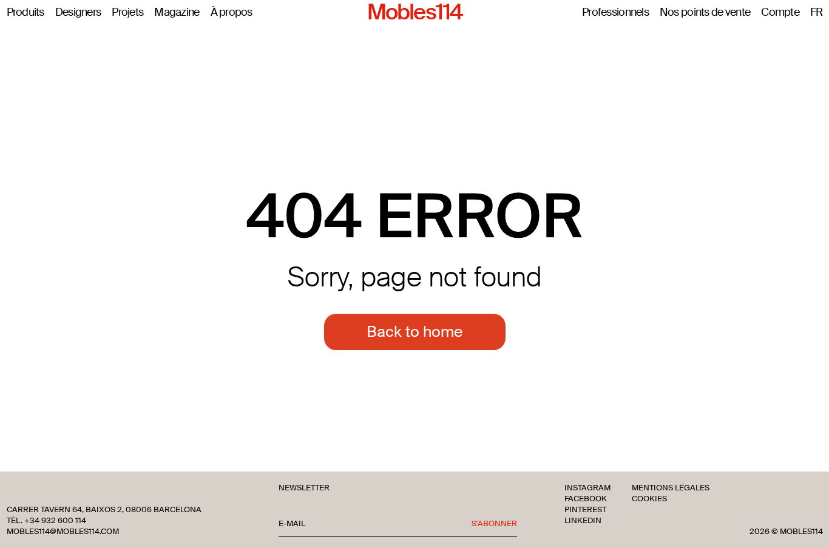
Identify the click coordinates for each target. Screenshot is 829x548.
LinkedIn (582, 521)
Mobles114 (414, 12)
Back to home (415, 332)
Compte (780, 12)
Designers (78, 12)
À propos (231, 12)
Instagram (587, 488)
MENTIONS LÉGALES (670, 488)
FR (816, 12)
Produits (25, 12)
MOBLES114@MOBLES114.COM (63, 531)
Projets (127, 12)
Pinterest (585, 510)
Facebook (585, 499)
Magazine (176, 12)
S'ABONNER (494, 524)
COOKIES (649, 499)
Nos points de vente (705, 12)
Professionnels (615, 12)
